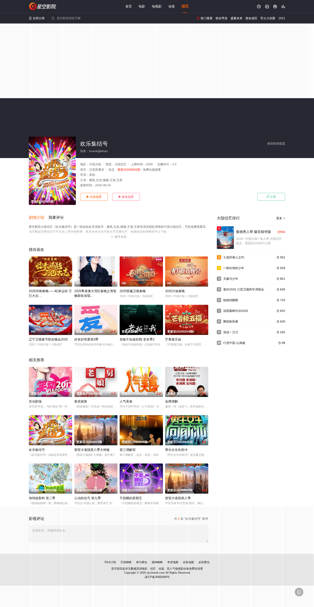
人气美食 (126, 401)
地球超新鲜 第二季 (42, 498)
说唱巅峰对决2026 (235, 310)
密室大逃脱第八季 (178, 498)
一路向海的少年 (233, 268)
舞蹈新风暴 (230, 321)
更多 (280, 218)
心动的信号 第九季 (87, 498)
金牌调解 (171, 401)
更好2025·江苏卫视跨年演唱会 (243, 289)
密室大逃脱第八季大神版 (92, 450)
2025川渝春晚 (175, 291)
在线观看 (94, 196)
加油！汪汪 (230, 332)
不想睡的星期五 (131, 498)
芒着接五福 (173, 339)
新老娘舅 (80, 401)
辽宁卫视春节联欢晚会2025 (48, 339)
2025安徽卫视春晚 (133, 291)
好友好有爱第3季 (86, 339)
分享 (271, 196)
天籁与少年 (230, 278)
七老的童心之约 (233, 257)
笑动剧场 (35, 401)
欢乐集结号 (37, 450)
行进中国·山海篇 (234, 343)
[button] (38, 218)
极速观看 (126, 196)
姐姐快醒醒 (230, 300)
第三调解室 (128, 450)
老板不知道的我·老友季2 (137, 339)
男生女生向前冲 (176, 450)
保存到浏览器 (276, 143)
